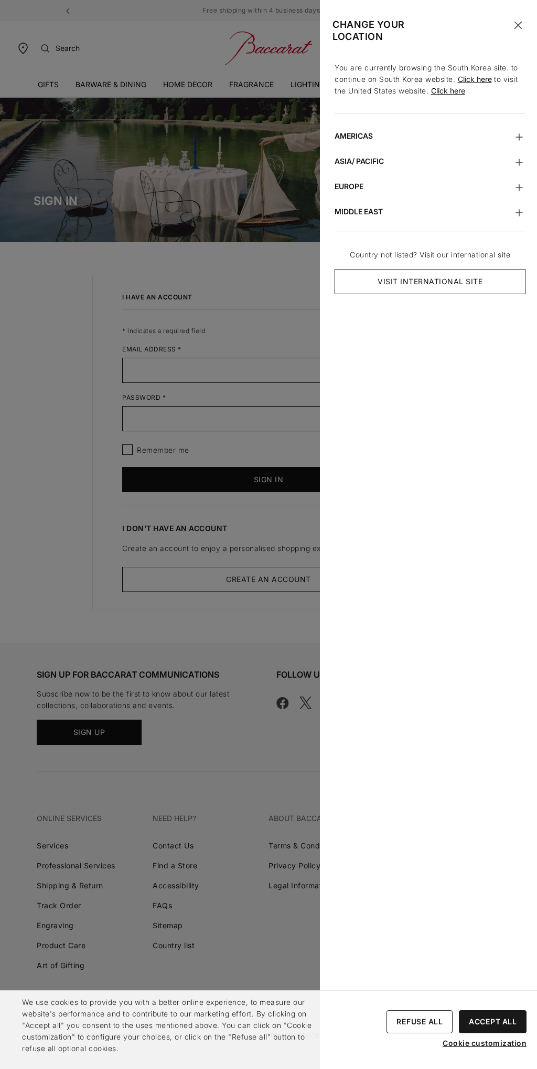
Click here (475, 79)
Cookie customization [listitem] (485, 1043)
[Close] (518, 25)
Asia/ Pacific (359, 161)
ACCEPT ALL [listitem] (493, 1021)
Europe (349, 186)
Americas (354, 135)
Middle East (359, 211)
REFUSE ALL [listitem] (419, 1021)
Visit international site (430, 281)
